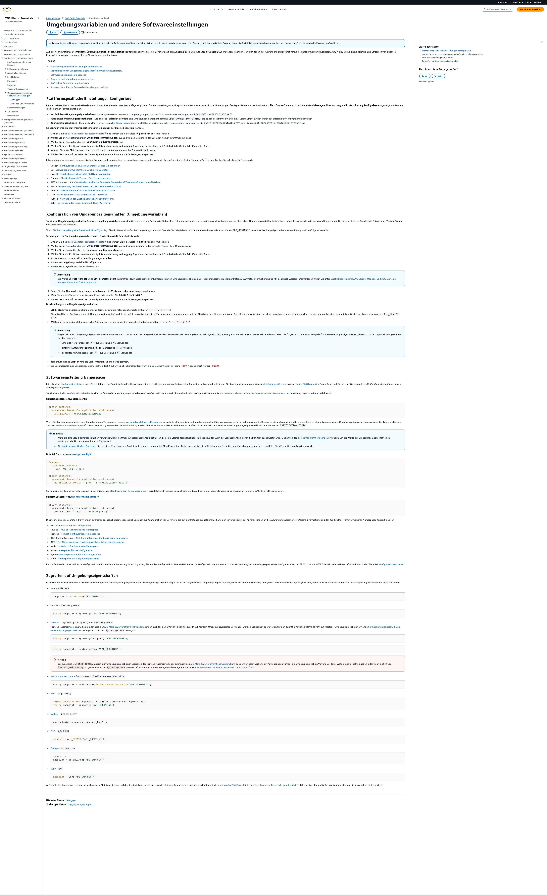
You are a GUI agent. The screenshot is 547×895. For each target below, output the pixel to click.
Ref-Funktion (129, 425)
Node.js (54, 714)
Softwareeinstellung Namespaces (68, 74)
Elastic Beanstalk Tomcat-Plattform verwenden (86, 178)
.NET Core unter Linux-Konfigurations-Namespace (101, 537)
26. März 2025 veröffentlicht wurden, (124, 626)
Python (54, 748)
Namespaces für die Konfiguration (75, 550)
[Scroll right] (288, 9)
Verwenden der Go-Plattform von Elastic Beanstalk (82, 169)
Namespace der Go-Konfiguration (73, 525)
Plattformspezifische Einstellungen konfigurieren (76, 66)
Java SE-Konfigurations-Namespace (79, 529)
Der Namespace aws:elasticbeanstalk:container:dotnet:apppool (91, 542)
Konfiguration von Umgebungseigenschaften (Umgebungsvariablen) (86, 70)
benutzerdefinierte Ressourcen (146, 422)
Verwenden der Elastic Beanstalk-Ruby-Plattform (84, 202)
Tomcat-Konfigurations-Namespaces (80, 533)
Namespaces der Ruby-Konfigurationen (78, 558)
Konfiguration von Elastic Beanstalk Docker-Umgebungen (90, 165)
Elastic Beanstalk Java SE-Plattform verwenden (86, 174)
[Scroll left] (207, 9)
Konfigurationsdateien (78, 393)
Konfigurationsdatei (71, 384)
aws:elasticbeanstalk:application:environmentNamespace (255, 393)
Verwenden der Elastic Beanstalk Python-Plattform (87, 198)
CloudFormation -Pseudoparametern (129, 490)
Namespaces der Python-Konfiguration (80, 554)
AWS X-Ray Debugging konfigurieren (70, 83)
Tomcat (55, 622)
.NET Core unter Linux (62, 676)
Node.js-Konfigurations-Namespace (79, 546)
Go (52, 588)
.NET (53, 693)
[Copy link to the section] (44, 98)
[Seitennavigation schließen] (38, 18)
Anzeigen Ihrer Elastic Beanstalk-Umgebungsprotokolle (79, 87)
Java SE (54, 605)
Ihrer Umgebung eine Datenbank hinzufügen (80, 230)
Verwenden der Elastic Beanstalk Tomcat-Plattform (227, 667)
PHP (53, 731)
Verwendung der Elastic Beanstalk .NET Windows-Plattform (89, 186)
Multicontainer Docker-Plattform (79, 446)
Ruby (53, 768)
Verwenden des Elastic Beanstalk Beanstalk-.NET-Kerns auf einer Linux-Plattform (118, 182)
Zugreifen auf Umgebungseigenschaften (72, 78)
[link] (99, 18)
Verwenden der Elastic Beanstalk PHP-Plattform (82, 194)
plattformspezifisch (273, 384)
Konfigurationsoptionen (124, 123)
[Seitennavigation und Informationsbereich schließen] (542, 42)
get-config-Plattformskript (312, 437)
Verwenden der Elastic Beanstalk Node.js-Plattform (88, 190)
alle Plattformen (307, 384)
